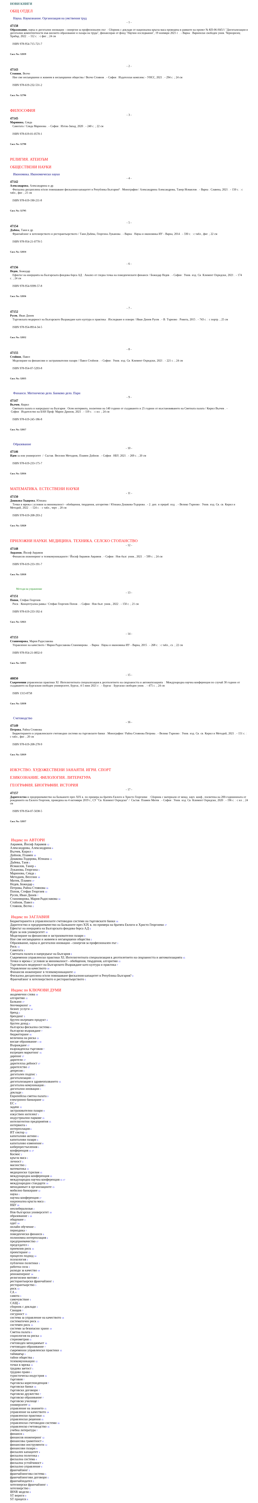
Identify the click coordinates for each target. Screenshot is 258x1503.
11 (51, 859)
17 (33, 881)
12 (48, 844)
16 (47, 888)
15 (184, 958)
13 (46, 892)
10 (35, 855)
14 (59, 899)
